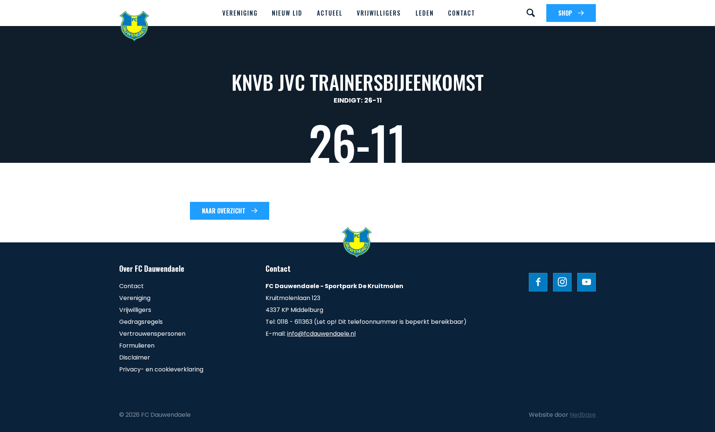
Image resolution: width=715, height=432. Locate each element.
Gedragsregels (141, 321)
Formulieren (137, 345)
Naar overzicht (223, 210)
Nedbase (583, 414)
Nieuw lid (287, 13)
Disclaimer (134, 357)
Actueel (330, 13)
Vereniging (240, 13)
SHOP (565, 13)
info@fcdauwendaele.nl (321, 333)
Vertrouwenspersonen (152, 333)
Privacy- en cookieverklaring (161, 369)
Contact (461, 13)
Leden (425, 13)
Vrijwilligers (379, 13)
